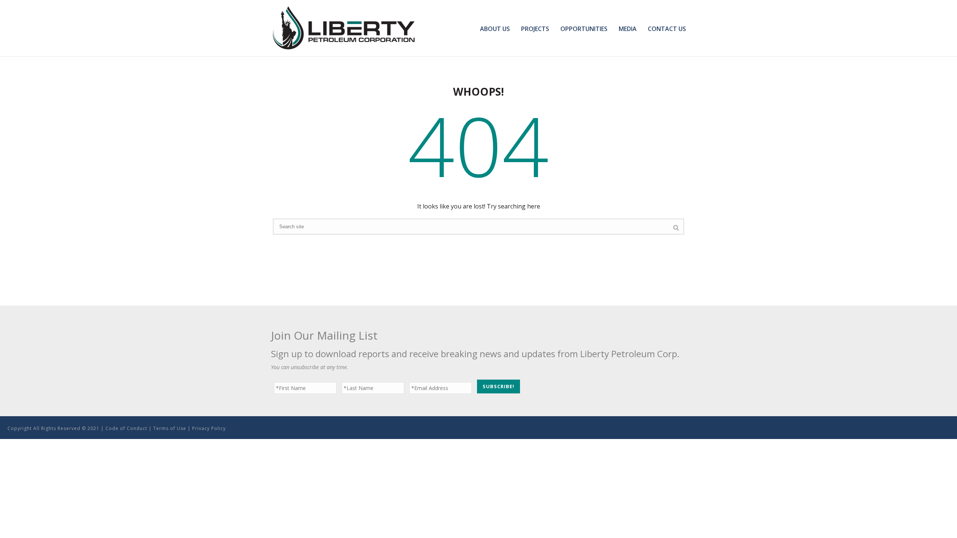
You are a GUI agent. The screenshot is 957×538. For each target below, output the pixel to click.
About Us (495, 29)
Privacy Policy (209, 428)
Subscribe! (498, 386)
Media (628, 29)
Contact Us (667, 29)
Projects (535, 29)
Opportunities (583, 29)
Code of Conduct (126, 428)
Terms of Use (169, 428)
